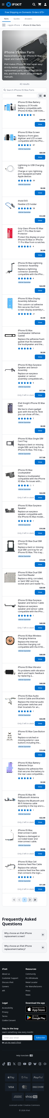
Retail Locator (32, 982)
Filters (19, 95)
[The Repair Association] (45, 1063)
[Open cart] (39, 4)
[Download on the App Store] (36, 1009)
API (3, 990)
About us (6, 974)
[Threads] (40, 1063)
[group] (42, 95)
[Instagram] (19, 1063)
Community (31, 974)
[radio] (40, 95)
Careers (5, 986)
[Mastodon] (29, 1063)
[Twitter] (14, 1063)
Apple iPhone (14, 25)
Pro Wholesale (32, 978)
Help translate (22, 1055)
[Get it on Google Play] (36, 1017)
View (40, 124)
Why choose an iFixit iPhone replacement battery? (18, 947)
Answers (28, 18)
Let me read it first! (12, 1042)
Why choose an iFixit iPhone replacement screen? (18, 935)
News (28, 995)
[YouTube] (24, 1063)
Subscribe (40, 1037)
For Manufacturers (34, 986)
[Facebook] (9, 1063)
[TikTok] (3, 1063)
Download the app (35, 1003)
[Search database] (34, 4)
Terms (4, 1016)
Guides (17, 18)
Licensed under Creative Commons (24, 1105)
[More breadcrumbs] (3, 25)
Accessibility (7, 1008)
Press (28, 990)
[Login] (45, 4)
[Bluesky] (35, 1064)
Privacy (5, 1012)
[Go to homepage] (15, 4)
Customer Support (10, 978)
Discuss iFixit (7, 982)
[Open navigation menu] (3, 4)
